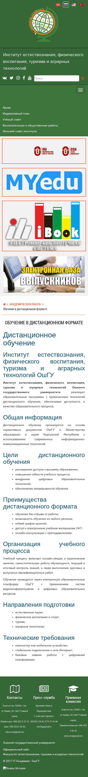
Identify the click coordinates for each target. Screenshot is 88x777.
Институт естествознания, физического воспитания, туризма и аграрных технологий (43, 61)
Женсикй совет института (20, 131)
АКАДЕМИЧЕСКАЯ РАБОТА (25, 304)
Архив (7, 107)
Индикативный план (16, 113)
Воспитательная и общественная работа (30, 125)
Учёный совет (12, 119)
